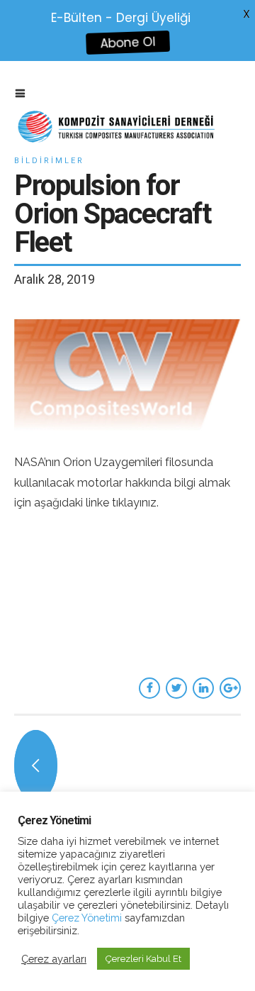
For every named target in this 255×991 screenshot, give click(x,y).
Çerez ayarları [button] (53, 959)
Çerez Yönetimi (85, 918)
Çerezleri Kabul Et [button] (143, 958)
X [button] (246, 14)
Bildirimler (49, 160)
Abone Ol (128, 43)
